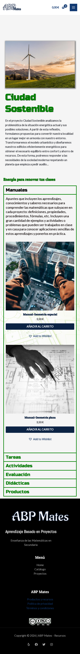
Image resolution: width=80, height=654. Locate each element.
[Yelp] (28, 644)
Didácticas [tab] (17, 483)
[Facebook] (36, 644)
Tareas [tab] (13, 457)
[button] (40, 336)
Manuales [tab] (16, 190)
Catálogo (40, 569)
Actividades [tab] (19, 466)
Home (40, 565)
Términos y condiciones (40, 608)
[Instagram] (51, 644)
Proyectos (40, 573)
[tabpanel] (40, 323)
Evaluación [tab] (18, 474)
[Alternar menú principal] (73, 7)
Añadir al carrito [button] (40, 326)
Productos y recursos (40, 599)
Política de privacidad (40, 603)
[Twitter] (43, 644)
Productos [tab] (17, 491)
